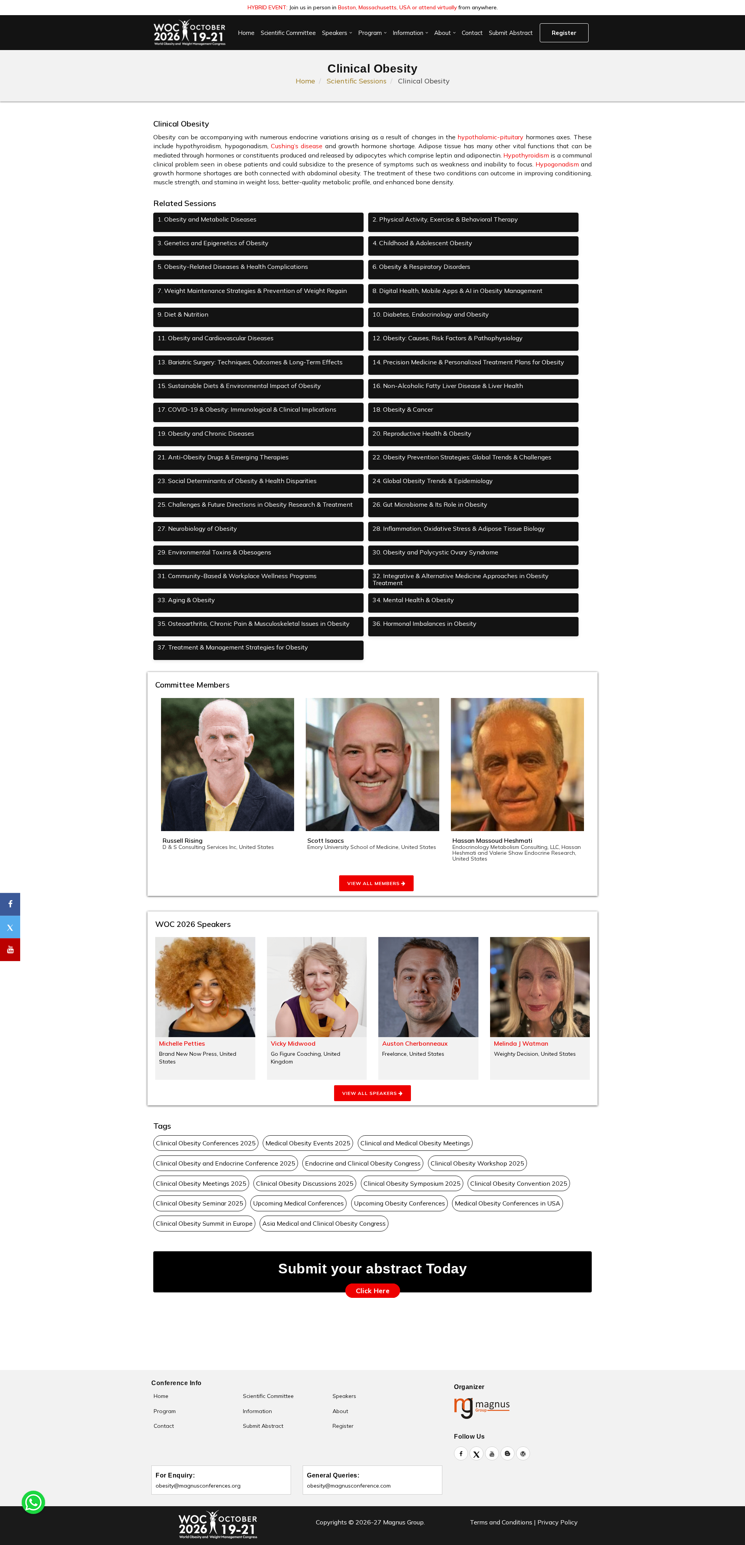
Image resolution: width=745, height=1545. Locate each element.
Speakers (334, 32)
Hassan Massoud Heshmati (492, 840)
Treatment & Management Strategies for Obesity (233, 647)
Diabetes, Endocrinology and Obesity (430, 314)
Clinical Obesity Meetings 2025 (201, 1183)
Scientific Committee (288, 32)
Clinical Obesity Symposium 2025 (412, 1183)
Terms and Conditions (501, 1522)
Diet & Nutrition (183, 314)
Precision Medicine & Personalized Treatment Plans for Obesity (468, 362)
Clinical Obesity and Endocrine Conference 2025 (225, 1163)
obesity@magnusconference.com (349, 1485)
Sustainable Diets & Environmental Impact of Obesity (239, 386)
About (442, 32)
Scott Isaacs (325, 840)
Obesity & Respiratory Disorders (421, 266)
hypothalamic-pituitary (490, 137)
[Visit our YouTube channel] (10, 949)
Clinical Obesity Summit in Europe (204, 1223)
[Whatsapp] (33, 1501)
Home (246, 32)
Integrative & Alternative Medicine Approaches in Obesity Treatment (460, 579)
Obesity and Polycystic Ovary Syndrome (435, 552)
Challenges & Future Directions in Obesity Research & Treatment (255, 504)
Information (408, 32)
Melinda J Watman (521, 1043)
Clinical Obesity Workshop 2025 (477, 1163)
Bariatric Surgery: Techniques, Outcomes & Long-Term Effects (250, 362)
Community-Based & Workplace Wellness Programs (237, 576)
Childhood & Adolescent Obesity (422, 243)
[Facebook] (461, 1453)
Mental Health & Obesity (413, 600)
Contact (472, 32)
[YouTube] (492, 1453)
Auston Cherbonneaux (415, 1043)
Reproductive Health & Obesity (421, 433)
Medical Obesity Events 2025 (307, 1143)
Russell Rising (183, 840)
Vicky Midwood (293, 1043)
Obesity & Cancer (402, 409)
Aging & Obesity (186, 600)
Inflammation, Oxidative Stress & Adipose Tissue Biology (458, 528)
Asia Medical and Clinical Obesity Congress (324, 1223)
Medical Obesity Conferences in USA (507, 1203)
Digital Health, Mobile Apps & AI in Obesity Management (457, 290)
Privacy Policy (557, 1522)
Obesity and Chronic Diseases (206, 433)
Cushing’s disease (296, 146)
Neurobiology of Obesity (197, 528)
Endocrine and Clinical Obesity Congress (363, 1163)
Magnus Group (403, 1522)
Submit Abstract (511, 32)
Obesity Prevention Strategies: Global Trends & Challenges (461, 457)
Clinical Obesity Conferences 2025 (206, 1143)
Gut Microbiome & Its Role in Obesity (429, 504)
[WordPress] (523, 1453)
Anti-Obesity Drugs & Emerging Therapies (223, 457)
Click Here (373, 1290)
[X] (476, 1453)
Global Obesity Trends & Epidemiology (432, 481)
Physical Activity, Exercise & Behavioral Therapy (445, 219)
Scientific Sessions (356, 80)
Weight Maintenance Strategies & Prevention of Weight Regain (252, 290)
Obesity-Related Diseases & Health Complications (233, 266)
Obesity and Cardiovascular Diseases (216, 338)
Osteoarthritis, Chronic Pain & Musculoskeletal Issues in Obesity (254, 623)
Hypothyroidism (526, 155)
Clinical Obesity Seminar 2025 (199, 1203)
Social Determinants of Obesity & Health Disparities (237, 481)
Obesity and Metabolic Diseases (207, 219)
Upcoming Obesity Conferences (399, 1203)
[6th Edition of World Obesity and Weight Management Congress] (189, 32)
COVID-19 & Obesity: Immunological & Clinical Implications (247, 409)
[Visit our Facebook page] (10, 904)
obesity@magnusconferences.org (198, 1485)
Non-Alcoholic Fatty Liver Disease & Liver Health (447, 386)
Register (564, 32)
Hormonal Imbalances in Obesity (424, 623)
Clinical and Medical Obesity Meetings (415, 1143)
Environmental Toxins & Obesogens (214, 552)
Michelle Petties (182, 1043)
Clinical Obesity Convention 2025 (518, 1183)
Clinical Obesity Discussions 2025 (304, 1183)
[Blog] (508, 1453)
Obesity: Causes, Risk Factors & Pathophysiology (447, 338)
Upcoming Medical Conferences (298, 1203)
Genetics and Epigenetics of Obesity (213, 243)
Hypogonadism (557, 164)
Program (370, 32)
